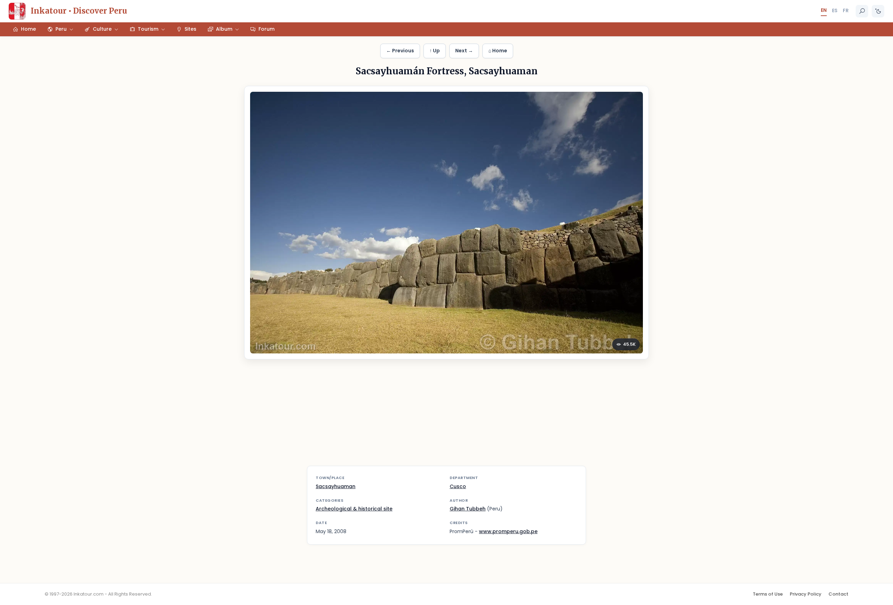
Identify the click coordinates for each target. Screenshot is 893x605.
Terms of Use (768, 594)
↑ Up (434, 50)
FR (846, 10)
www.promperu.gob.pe (508, 531)
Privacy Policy (805, 594)
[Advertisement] (446, 417)
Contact (838, 594)
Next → (464, 50)
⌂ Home (497, 50)
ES (835, 10)
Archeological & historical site (354, 508)
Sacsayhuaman (335, 486)
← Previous (400, 50)
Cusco (458, 486)
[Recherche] (862, 11)
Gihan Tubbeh (468, 508)
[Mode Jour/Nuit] (878, 11)
